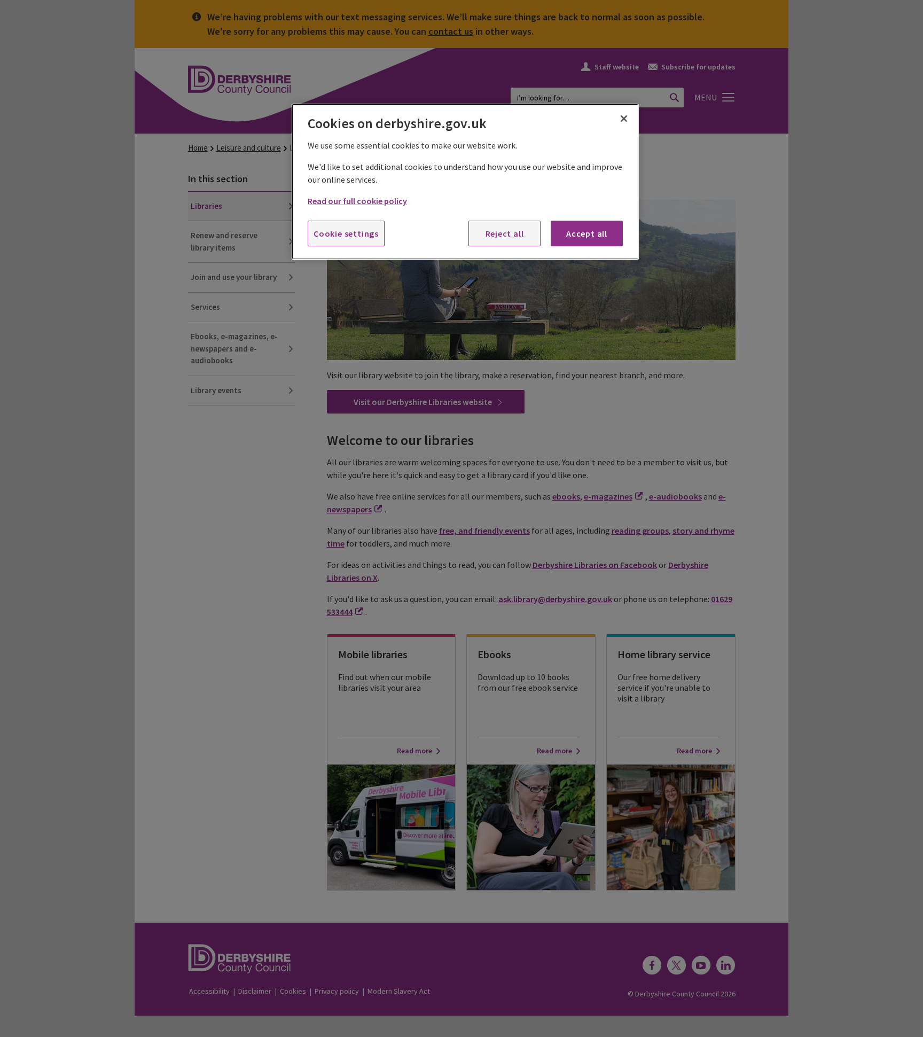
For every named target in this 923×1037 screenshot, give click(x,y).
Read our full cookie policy (357, 201)
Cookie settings (346, 233)
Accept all (586, 233)
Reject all (505, 233)
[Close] (624, 118)
